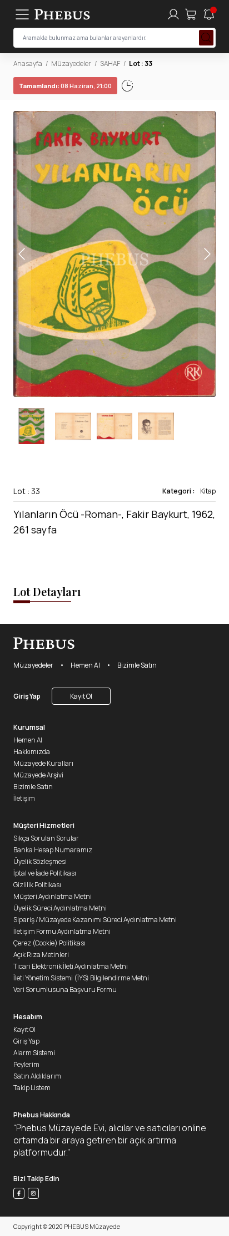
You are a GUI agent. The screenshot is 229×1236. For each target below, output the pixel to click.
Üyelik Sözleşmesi (40, 861)
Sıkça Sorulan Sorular (46, 838)
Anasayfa (27, 63)
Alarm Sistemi (34, 1052)
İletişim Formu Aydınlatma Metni (62, 931)
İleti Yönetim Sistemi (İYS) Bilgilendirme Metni (81, 978)
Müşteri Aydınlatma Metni (52, 896)
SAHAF (110, 63)
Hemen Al (85, 665)
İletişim (24, 798)
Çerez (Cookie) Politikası (49, 943)
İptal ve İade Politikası (44, 873)
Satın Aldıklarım (37, 1076)
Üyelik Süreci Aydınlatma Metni (60, 908)
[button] (207, 254)
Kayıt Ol (81, 696)
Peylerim (26, 1064)
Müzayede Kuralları (43, 763)
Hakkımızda (31, 751)
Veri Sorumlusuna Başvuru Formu (65, 989)
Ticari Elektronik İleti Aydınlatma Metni (70, 966)
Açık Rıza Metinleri (41, 954)
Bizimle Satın (137, 665)
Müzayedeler (71, 63)
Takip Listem (32, 1087)
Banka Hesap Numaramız (52, 849)
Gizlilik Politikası (37, 884)
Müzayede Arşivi (38, 775)
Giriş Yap (27, 696)
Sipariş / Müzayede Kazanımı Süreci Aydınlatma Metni (95, 919)
